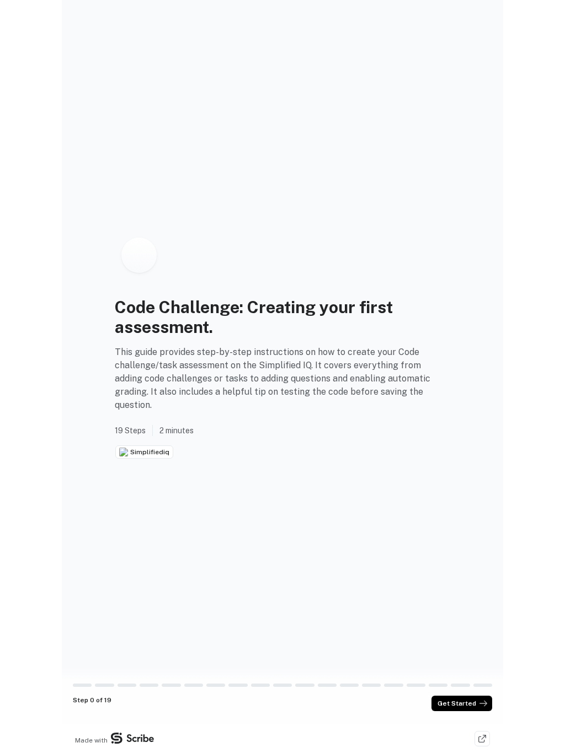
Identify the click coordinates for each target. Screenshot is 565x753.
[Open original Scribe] (482, 738)
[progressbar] (82, 685)
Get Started (457, 703)
